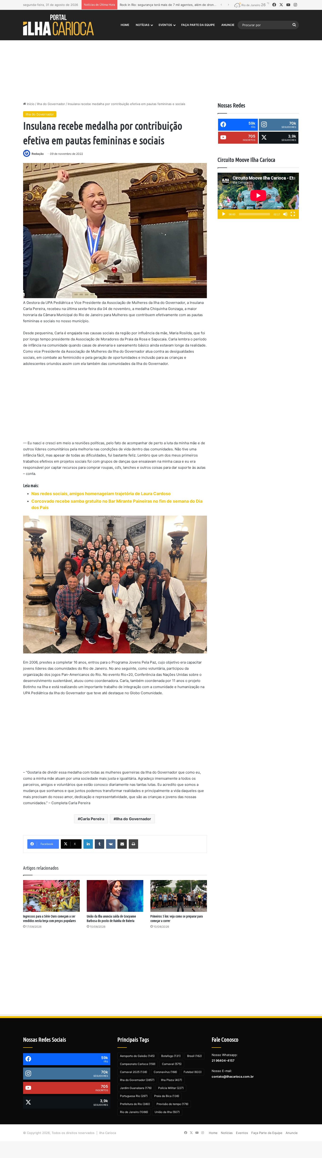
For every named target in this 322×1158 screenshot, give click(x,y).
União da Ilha (167, 1112)
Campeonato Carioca (137, 1064)
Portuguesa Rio (134, 1096)
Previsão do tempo (172, 1104)
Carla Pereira (92, 818)
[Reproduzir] (223, 214)
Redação (38, 153)
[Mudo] (285, 214)
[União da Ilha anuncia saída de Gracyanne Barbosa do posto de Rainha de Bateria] (115, 896)
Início (30, 104)
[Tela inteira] (292, 214)
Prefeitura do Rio (135, 1104)
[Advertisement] (161, 61)
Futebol (193, 1072)
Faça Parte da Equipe (198, 25)
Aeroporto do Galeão (137, 1056)
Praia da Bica (166, 1096)
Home (125, 25)
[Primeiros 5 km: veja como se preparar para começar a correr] (178, 896)
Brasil (194, 1056)
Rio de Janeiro (134, 1112)
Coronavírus (165, 1072)
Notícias (142, 25)
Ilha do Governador (51, 104)
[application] (258, 196)
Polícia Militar (171, 1088)
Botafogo (171, 1056)
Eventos (165, 25)
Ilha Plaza (171, 1080)
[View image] (115, 230)
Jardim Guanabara (136, 1088)
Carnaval (172, 1064)
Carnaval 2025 (133, 1072)
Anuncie (227, 25)
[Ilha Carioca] (58, 25)
